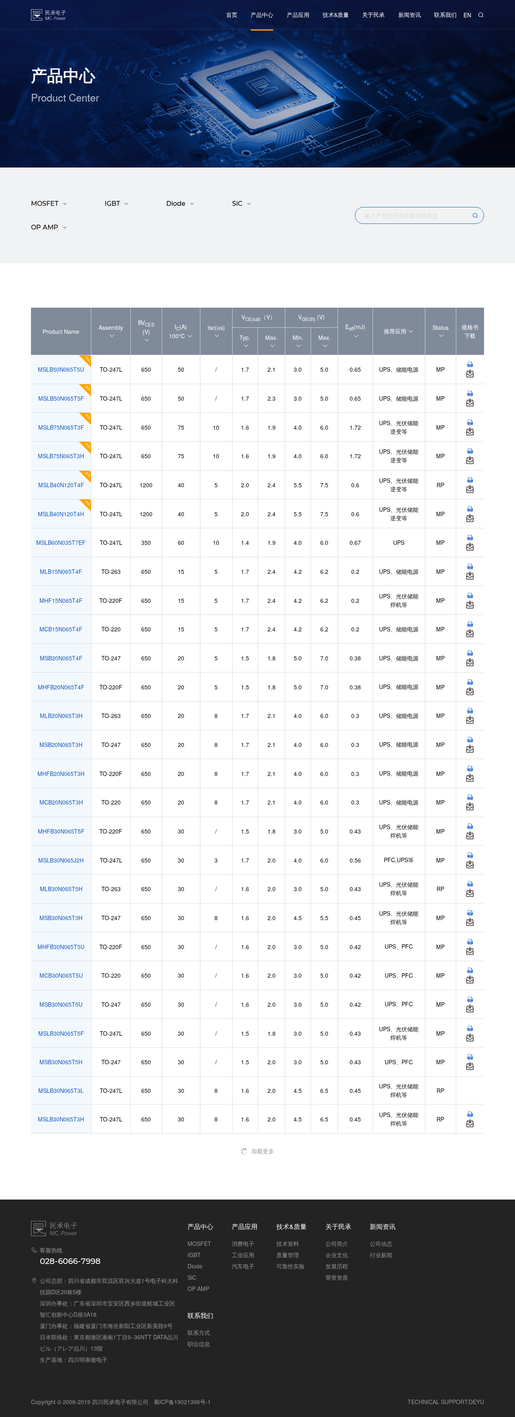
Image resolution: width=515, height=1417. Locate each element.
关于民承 (373, 14)
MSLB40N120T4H (61, 514)
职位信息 (198, 1344)
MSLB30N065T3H (61, 1119)
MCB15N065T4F (60, 629)
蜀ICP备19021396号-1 (182, 1402)
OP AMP (44, 227)
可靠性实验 (290, 1266)
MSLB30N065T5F (61, 1033)
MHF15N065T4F (60, 600)
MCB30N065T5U (61, 975)
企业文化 (336, 1255)
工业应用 (243, 1255)
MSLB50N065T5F (61, 398)
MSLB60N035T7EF (61, 542)
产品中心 (262, 14)
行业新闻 (381, 1255)
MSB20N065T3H (60, 745)
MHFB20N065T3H (60, 774)
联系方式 (198, 1332)
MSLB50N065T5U (61, 369)
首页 (231, 14)
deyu (476, 1402)
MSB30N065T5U (60, 1004)
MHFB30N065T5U (60, 947)
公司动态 (381, 1243)
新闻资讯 (409, 14)
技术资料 (287, 1243)
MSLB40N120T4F (61, 485)
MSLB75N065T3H (61, 456)
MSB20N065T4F (61, 658)
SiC (237, 203)
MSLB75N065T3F (61, 427)
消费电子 (243, 1243)
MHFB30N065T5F (61, 831)
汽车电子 (243, 1266)
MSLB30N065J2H (61, 860)
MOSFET (44, 203)
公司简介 (336, 1243)
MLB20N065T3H (61, 716)
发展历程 (336, 1266)
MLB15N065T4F (61, 571)
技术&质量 (336, 14)
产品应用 (298, 14)
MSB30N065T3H (60, 918)
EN (467, 15)
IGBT (112, 203)
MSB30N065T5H (60, 1062)
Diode (175, 203)
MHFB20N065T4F (61, 687)
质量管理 (287, 1255)
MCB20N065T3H (61, 802)
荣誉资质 (336, 1277)
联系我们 (445, 14)
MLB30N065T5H (61, 889)
